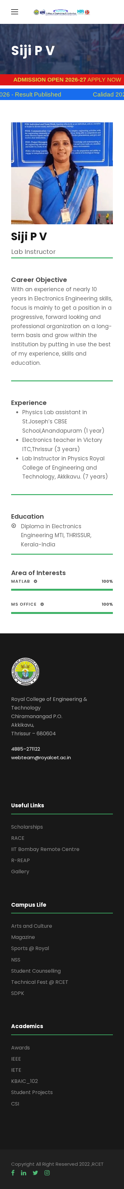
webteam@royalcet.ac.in (41, 757)
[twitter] (35, 1173)
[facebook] (13, 1173)
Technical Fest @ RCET (39, 982)
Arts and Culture (31, 926)
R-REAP (20, 860)
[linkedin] (23, 1173)
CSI (15, 1103)
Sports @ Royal (30, 948)
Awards (20, 1047)
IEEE (16, 1059)
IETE (16, 1070)
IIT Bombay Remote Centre (45, 849)
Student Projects (32, 1092)
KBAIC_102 (24, 1081)
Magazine (23, 937)
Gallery (20, 871)
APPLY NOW (56, 79)
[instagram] (47, 1173)
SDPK (17, 993)
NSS (15, 959)
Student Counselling (36, 971)
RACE (17, 838)
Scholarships (27, 827)
